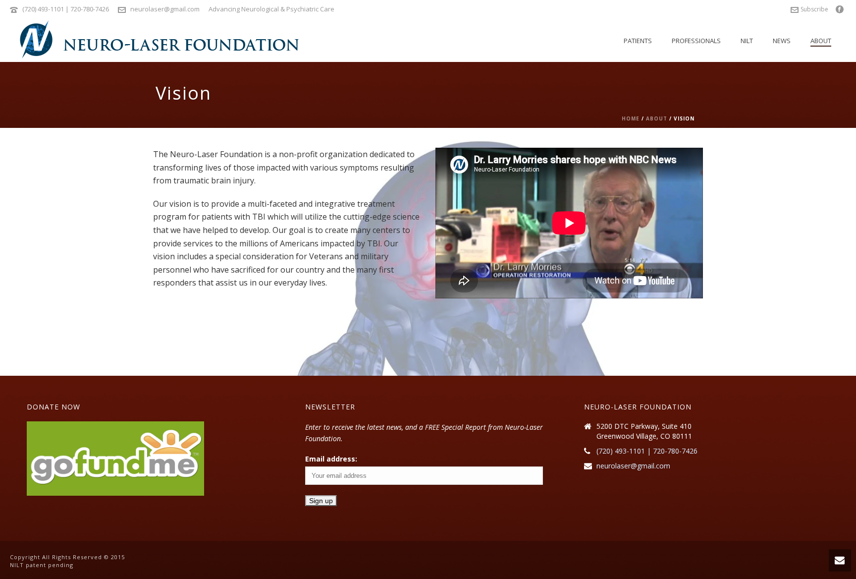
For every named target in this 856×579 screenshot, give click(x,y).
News (782, 40)
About (820, 40)
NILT (747, 40)
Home (631, 118)
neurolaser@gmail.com (165, 8)
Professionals (696, 40)
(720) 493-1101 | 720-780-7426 (65, 8)
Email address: (331, 458)
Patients (638, 40)
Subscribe (814, 9)
